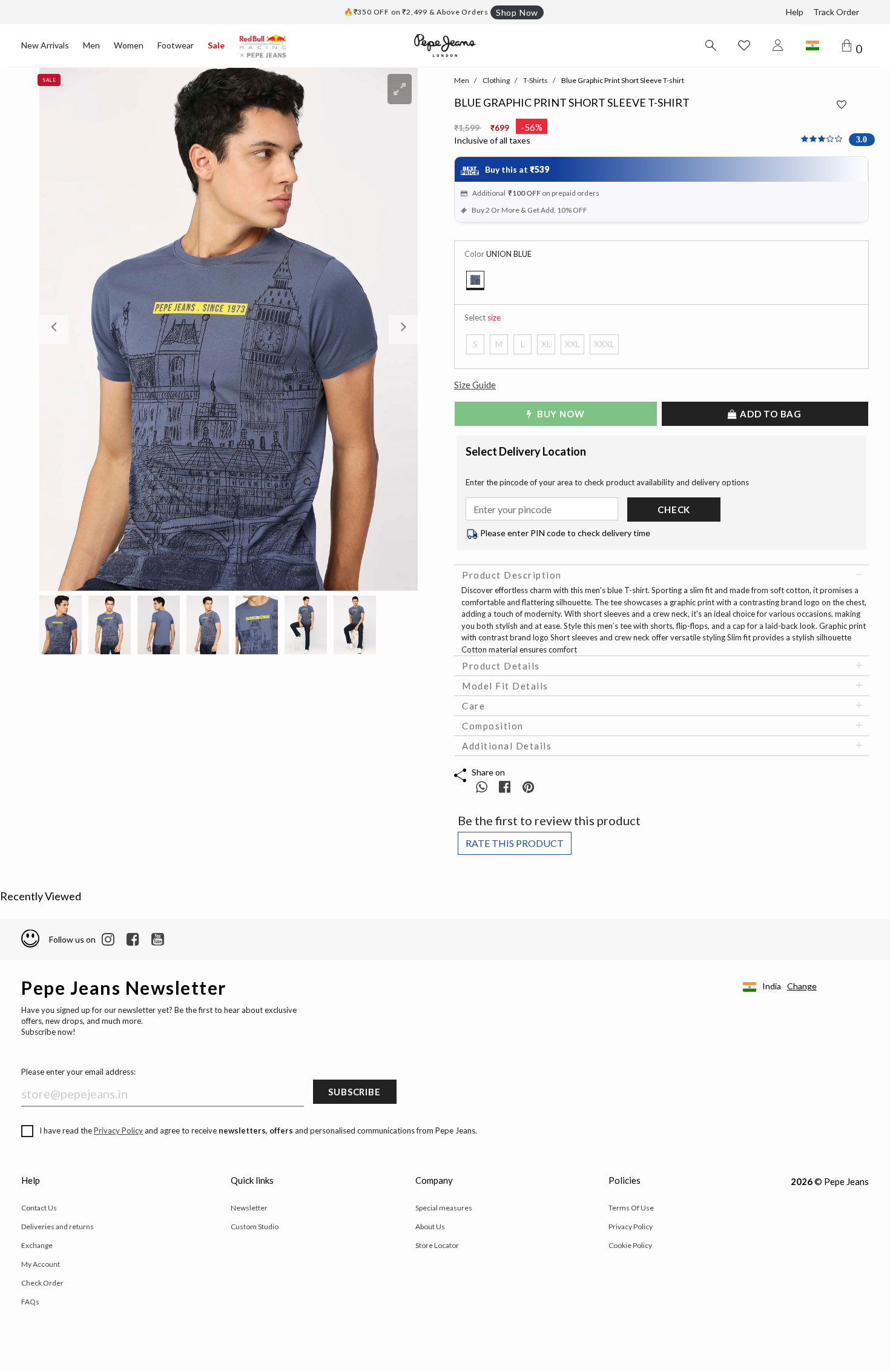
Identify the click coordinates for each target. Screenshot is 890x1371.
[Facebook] (132, 940)
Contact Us (39, 1207)
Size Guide (475, 384)
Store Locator (437, 1245)
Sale (216, 45)
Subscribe (354, 1091)
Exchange (37, 1245)
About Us (430, 1226)
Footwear (175, 45)
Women (128, 45)
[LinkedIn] (108, 940)
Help (794, 12)
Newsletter (249, 1207)
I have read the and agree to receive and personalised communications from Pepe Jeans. (258, 1130)
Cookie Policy (630, 1245)
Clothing (496, 80)
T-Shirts (535, 80)
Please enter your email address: (78, 1072)
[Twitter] (157, 940)
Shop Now (517, 12)
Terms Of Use (631, 1207)
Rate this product (515, 843)
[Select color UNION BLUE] (475, 280)
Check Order (42, 1282)
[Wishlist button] (744, 45)
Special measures (443, 1207)
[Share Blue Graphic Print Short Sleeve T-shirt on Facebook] (506, 786)
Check (674, 509)
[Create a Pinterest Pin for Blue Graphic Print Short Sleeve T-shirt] (528, 786)
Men (91, 45)
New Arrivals (45, 45)
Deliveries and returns (57, 1226)
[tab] (661, 575)
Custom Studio (255, 1226)
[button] (67, 329)
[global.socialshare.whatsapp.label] (481, 786)
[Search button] (710, 45)
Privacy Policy (118, 1130)
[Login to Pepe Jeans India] (778, 45)
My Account (40, 1264)
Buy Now (559, 413)
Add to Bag (769, 413)
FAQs (30, 1301)
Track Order (836, 12)
